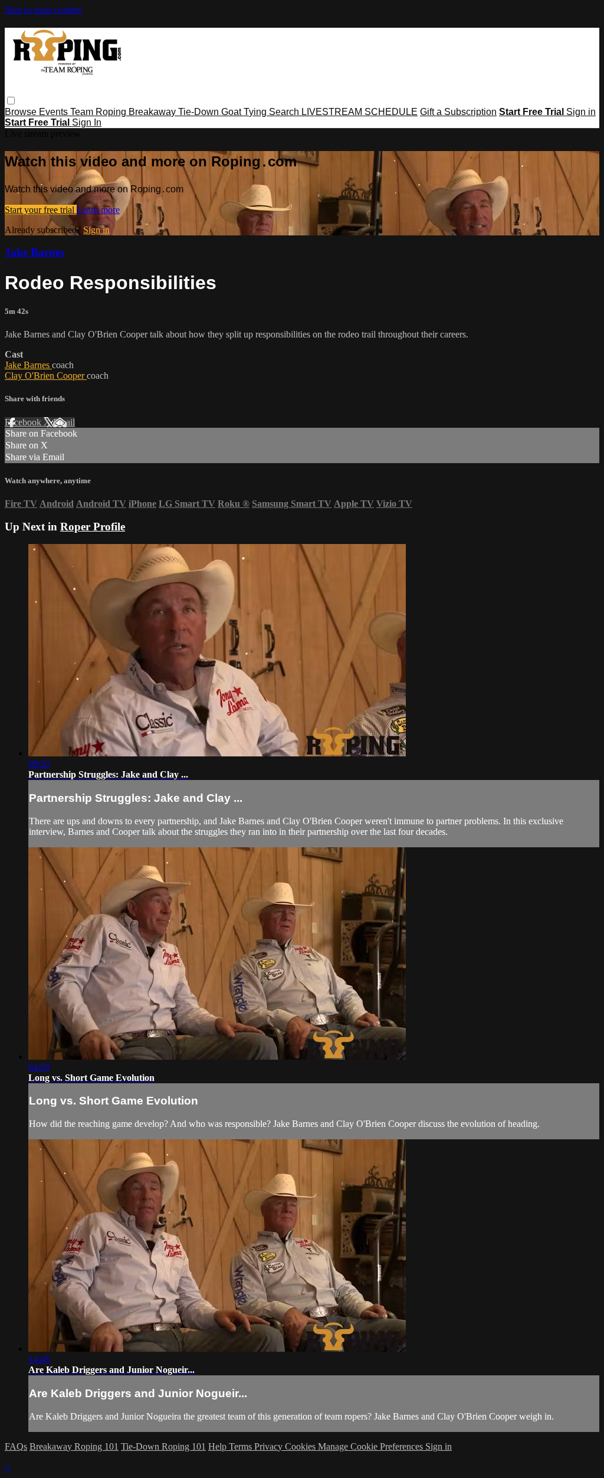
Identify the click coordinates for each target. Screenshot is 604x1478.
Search (285, 112)
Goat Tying (245, 112)
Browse (22, 112)
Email (64, 422)
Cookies (301, 1446)
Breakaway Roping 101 (74, 1446)
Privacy (269, 1446)
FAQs (16, 1446)
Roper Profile (92, 526)
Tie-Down (199, 112)
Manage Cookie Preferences (371, 1446)
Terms (241, 1446)
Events (54, 112)
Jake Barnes (34, 252)
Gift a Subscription (458, 112)
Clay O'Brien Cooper (46, 376)
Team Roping (99, 112)
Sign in (581, 112)
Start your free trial (41, 210)
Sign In (86, 122)
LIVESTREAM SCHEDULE (359, 112)
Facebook (24, 422)
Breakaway (153, 112)
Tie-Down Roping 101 (163, 1446)
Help (218, 1446)
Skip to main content (43, 10)
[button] (11, 100)
